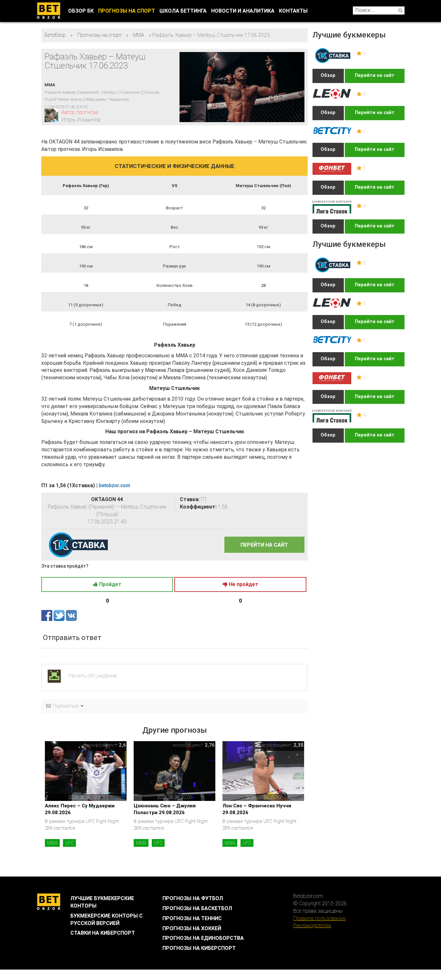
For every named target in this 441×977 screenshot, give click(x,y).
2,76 (210, 745)
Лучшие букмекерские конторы (102, 902)
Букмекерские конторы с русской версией (106, 919)
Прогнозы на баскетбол (197, 908)
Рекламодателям (312, 925)
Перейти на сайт (375, 75)
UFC (69, 843)
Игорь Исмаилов (80, 120)
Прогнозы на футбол (192, 898)
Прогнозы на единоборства (203, 938)
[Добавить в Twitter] (60, 615)
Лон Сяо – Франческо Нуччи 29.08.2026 (256, 809)
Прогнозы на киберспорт (199, 948)
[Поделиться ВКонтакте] (71, 615)
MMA (52, 843)
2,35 (298, 745)
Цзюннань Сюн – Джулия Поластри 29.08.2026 (165, 809)
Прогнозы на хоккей (191, 928)
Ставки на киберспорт (102, 933)
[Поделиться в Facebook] (47, 615)
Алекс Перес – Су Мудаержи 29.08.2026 (80, 809)
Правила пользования (319, 918)
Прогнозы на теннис (192, 918)
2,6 (122, 745)
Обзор (328, 75)
